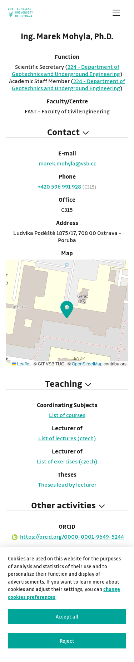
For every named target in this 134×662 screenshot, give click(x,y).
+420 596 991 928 (59, 186)
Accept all (67, 617)
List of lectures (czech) (67, 438)
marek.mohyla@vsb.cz (67, 163)
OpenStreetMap (87, 363)
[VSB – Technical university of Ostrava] (20, 12)
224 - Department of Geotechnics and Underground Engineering (66, 70)
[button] (66, 309)
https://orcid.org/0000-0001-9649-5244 (72, 536)
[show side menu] (116, 14)
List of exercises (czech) (67, 461)
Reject (67, 641)
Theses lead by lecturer (67, 484)
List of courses (67, 415)
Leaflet (23, 363)
